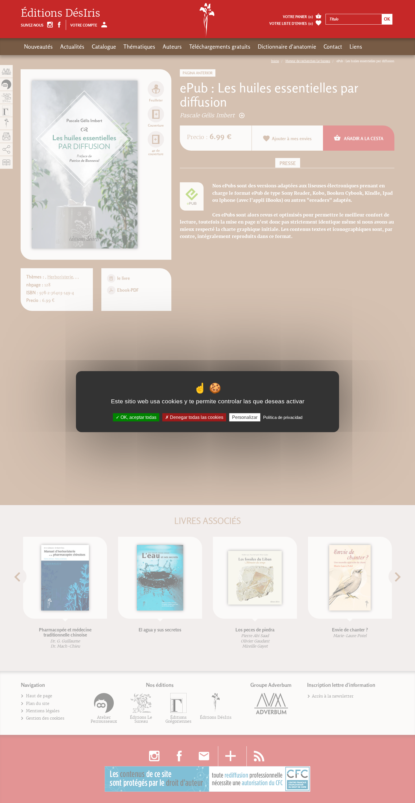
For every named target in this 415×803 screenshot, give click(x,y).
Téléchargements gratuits (219, 46)
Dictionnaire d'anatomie (287, 46)
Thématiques (139, 46)
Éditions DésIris (60, 13)
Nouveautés (38, 46)
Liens (356, 46)
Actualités (72, 46)
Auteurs (172, 46)
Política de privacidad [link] (282, 417)
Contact (333, 46)
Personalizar (244, 417)
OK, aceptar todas (137, 417)
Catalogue (104, 46)
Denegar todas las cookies (196, 417)
